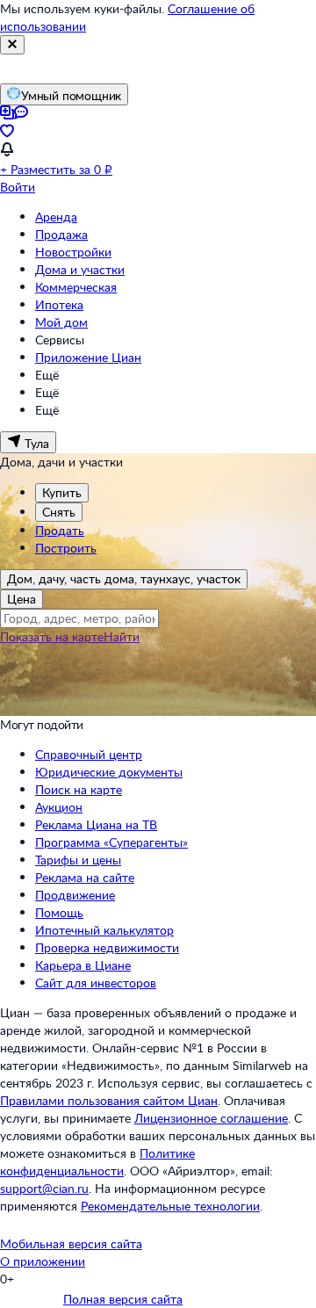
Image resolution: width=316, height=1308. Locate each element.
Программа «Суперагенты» (111, 842)
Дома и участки (80, 269)
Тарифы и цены (78, 859)
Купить (62, 492)
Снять (58, 511)
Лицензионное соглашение (211, 1117)
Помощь (59, 912)
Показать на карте (52, 636)
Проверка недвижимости (107, 947)
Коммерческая (76, 286)
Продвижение (75, 894)
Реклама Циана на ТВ (96, 824)
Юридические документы (109, 771)
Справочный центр (88, 754)
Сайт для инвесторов (95, 982)
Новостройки (73, 251)
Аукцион (59, 807)
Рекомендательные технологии (170, 1205)
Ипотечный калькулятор (104, 929)
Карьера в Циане (83, 965)
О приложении (42, 1261)
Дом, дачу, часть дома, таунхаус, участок (124, 578)
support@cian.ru (44, 1188)
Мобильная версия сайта (71, 1243)
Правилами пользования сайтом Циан (109, 1100)
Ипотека (59, 304)
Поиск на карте (78, 789)
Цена (21, 598)
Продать (59, 530)
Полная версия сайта (123, 1298)
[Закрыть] (12, 44)
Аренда (56, 216)
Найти (122, 636)
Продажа (61, 234)
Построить (66, 547)
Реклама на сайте (84, 877)
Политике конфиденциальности (97, 1162)
